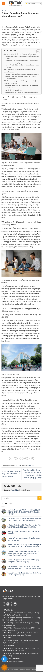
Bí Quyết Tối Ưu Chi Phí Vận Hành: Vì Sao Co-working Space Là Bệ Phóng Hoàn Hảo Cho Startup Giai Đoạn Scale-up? (23, 553)
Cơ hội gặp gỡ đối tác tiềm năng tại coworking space (22, 74)
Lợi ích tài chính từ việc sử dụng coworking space (20, 54)
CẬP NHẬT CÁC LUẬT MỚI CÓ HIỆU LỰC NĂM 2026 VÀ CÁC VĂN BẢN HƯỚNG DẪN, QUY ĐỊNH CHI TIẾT (24, 512)
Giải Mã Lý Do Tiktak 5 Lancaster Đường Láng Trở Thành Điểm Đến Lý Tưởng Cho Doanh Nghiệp (24, 567)
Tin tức (4, 10)
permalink (31, 465)
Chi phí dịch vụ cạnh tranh (14, 90)
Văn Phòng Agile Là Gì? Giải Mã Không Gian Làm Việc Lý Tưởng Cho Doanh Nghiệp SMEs (24, 519)
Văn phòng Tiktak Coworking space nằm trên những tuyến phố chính (22, 87)
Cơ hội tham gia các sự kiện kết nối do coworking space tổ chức (21, 77)
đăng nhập (14, 490)
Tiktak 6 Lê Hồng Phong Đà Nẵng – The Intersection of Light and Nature (11, 473)
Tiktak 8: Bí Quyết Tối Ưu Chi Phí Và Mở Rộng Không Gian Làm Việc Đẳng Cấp (23, 561)
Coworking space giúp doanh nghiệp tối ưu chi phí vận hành (23, 57)
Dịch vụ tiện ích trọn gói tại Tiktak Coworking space (22, 92)
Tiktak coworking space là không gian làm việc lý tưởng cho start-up (20, 82)
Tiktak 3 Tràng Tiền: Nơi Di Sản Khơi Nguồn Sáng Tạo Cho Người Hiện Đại (24, 574)
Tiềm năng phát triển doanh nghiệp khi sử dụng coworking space (19, 71)
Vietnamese (31, 3)
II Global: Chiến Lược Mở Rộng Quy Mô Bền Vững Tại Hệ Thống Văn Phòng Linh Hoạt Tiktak (24, 526)
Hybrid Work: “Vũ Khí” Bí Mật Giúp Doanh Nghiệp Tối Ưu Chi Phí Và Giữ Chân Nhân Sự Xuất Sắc (24, 546)
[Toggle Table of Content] (37, 51)
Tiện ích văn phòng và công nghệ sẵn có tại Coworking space (23, 66)
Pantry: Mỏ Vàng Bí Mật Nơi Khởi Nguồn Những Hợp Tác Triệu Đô (24, 539)
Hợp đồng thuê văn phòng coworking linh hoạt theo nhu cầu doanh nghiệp (22, 62)
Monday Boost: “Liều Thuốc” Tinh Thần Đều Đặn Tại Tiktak (24, 533)
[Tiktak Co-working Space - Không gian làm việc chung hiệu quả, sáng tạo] (15, 3)
